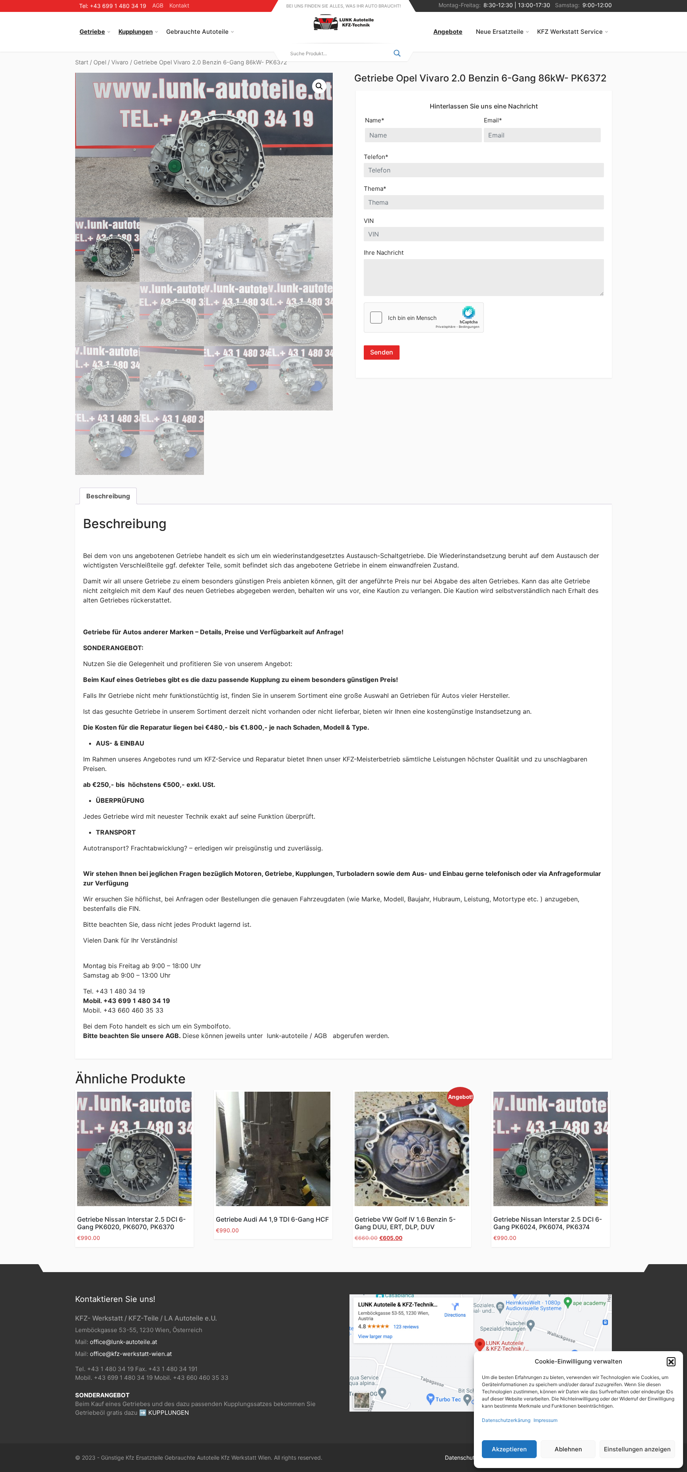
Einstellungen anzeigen (637, 1449)
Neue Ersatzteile (500, 31)
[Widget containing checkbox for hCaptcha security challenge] (424, 317)
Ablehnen (568, 1449)
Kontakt (179, 5)
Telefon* (376, 157)
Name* (374, 120)
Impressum (545, 1420)
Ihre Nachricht (384, 252)
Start (81, 62)
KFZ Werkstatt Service (570, 31)
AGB (157, 5)
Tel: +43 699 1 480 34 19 (112, 5)
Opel (99, 62)
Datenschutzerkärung (506, 1420)
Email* (493, 120)
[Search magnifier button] (397, 53)
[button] (671, 1361)
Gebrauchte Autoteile (197, 31)
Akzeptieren (509, 1449)
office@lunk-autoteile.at (123, 1342)
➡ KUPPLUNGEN (164, 1412)
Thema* (375, 188)
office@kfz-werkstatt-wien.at (131, 1354)
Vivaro (119, 62)
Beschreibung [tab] (108, 496)
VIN (369, 221)
